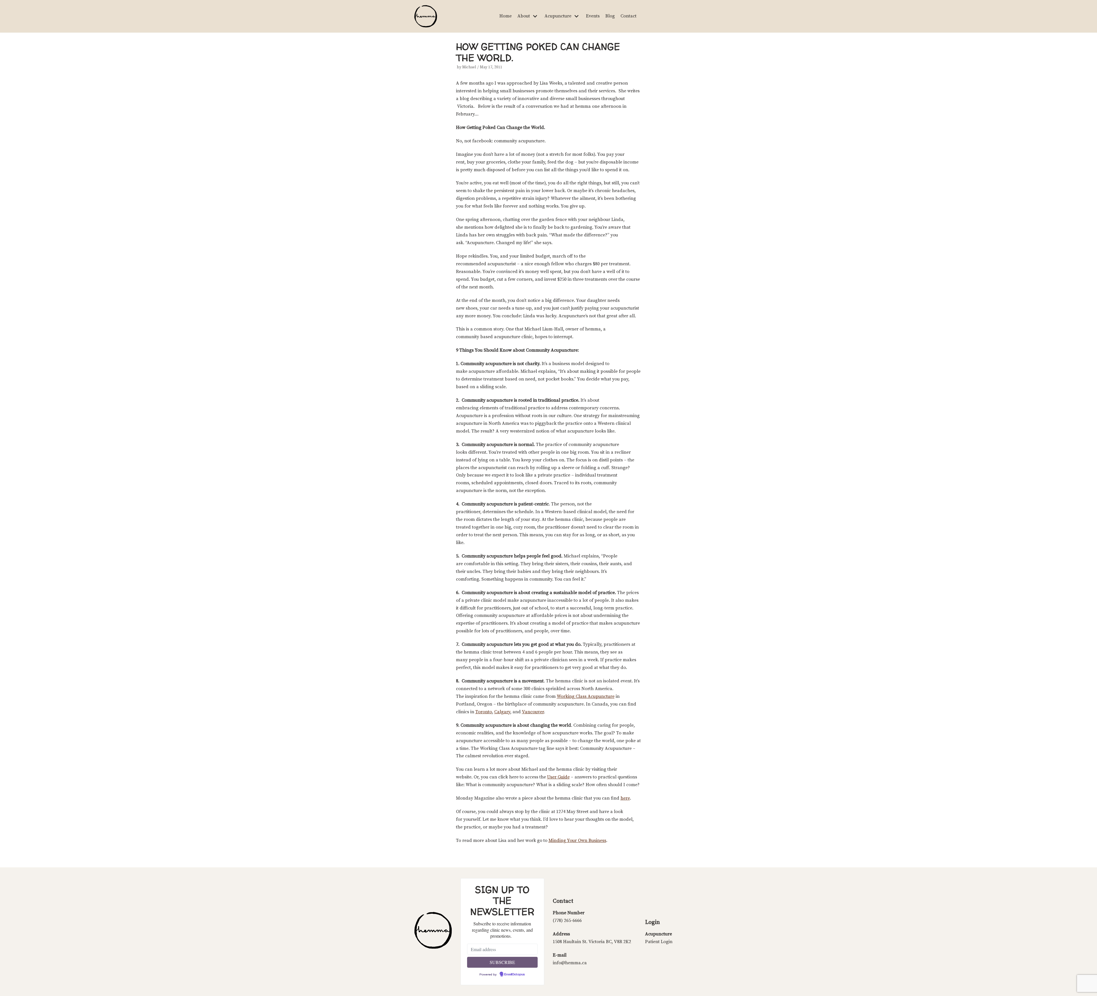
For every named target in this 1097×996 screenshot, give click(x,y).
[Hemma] (425, 16)
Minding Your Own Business (577, 840)
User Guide (558, 777)
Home (505, 16)
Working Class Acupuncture (585, 696)
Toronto (483, 712)
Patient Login (658, 942)
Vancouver (533, 712)
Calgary (502, 712)
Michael (469, 67)
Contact (628, 16)
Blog (610, 16)
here (625, 798)
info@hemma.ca (570, 963)
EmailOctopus (514, 974)
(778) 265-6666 (567, 920)
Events (593, 16)
